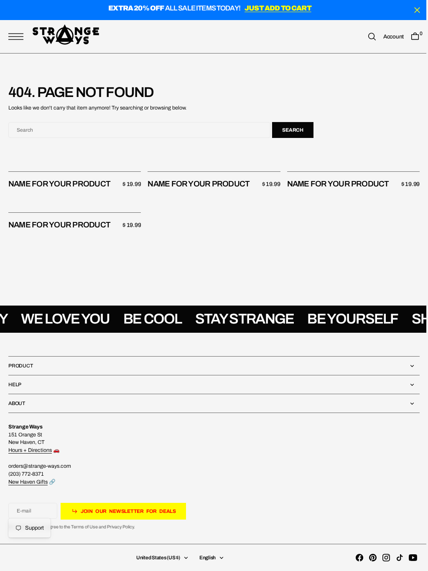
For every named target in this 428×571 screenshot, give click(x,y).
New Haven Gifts (28, 482)
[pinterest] (366, 557)
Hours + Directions (30, 450)
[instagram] (380, 557)
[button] (18, 36)
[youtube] (406, 557)
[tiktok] (393, 557)
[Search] (365, 36)
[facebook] (353, 557)
